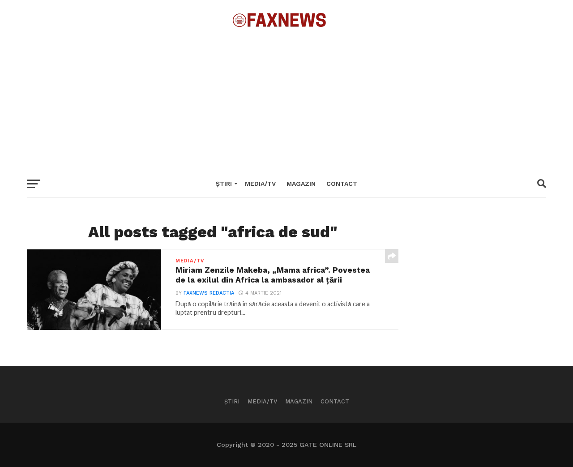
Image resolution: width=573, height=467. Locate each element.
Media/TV (260, 183)
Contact (341, 183)
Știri (224, 183)
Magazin (301, 183)
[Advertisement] (286, 98)
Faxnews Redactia (209, 293)
